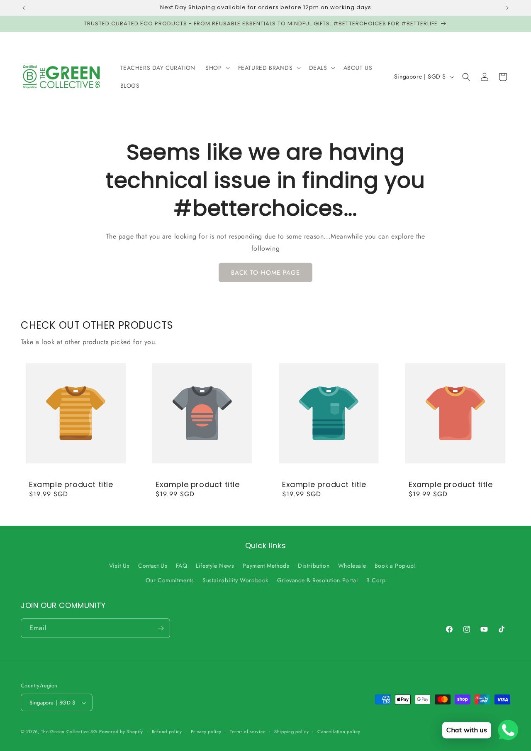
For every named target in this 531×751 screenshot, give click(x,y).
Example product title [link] (71, 484)
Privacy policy (206, 731)
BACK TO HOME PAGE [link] (265, 272)
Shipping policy (291, 731)
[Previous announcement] (24, 8)
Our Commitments (170, 580)
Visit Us (119, 565)
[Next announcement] (507, 8)
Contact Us (152, 565)
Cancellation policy (338, 731)
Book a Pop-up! (395, 565)
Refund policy (167, 731)
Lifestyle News (215, 565)
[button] (216, 67)
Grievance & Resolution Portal (317, 580)
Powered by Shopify (121, 732)
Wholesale (352, 565)
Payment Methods (266, 565)
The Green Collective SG (69, 732)
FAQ (182, 565)
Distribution (313, 565)
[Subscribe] (160, 628)
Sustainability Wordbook (235, 580)
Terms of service (248, 731)
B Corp (376, 580)
